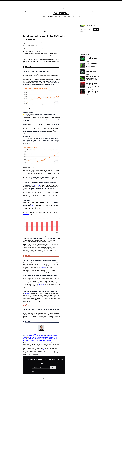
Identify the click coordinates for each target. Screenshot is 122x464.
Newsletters (57, 16)
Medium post (42, 284)
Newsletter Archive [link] (39, 33)
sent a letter (37, 185)
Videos (69, 16)
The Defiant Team (27, 45)
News (44, 16)
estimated (32, 205)
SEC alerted (27, 293)
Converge (50, 16)
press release (43, 267)
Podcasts (64, 16)
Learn (74, 16)
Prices (78, 16)
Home (24, 33)
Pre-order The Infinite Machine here (46, 349)
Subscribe (53, 367)
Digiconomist (26, 214)
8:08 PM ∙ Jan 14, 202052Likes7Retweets (41, 340)
